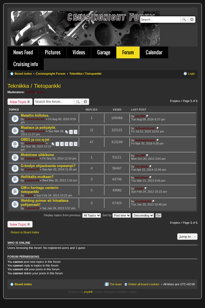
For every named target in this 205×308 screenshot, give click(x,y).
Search (184, 19)
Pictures (53, 52)
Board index (23, 284)
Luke (40, 92)
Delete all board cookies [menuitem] (143, 284)
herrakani (141, 166)
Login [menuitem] (191, 73)
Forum (128, 52)
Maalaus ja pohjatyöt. (38, 128)
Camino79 (32, 158)
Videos (79, 52)
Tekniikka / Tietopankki (34, 86)
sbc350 (30, 92)
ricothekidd (143, 201)
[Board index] (85, 27)
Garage (103, 52)
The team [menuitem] (115, 284)
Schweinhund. (35, 119)
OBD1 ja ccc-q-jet (35, 140)
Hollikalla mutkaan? (37, 177)
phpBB (88, 291)
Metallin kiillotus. (35, 115)
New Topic (18, 101)
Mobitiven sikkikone (37, 155)
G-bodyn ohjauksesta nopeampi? (48, 166)
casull (29, 195)
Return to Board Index (25, 232)
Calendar (154, 52)
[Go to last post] (147, 116)
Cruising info (25, 63)
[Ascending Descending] (143, 215)
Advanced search (191, 19)
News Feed (23, 52)
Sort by (107, 215)
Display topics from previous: (63, 215)
